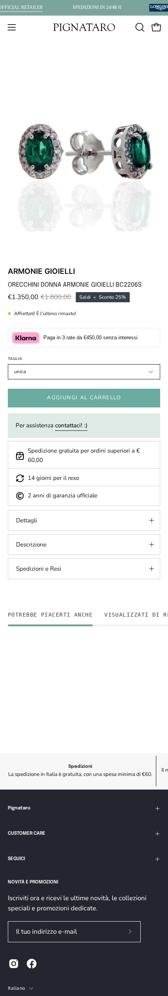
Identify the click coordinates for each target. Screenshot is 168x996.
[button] (139, 27)
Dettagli (26, 520)
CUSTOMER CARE (26, 833)
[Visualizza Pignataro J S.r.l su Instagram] (14, 964)
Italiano (16, 988)
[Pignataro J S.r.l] (84, 27)
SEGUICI (16, 859)
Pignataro (19, 808)
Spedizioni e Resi (38, 569)
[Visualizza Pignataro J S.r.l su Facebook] (32, 964)
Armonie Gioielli (41, 271)
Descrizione (31, 544)
